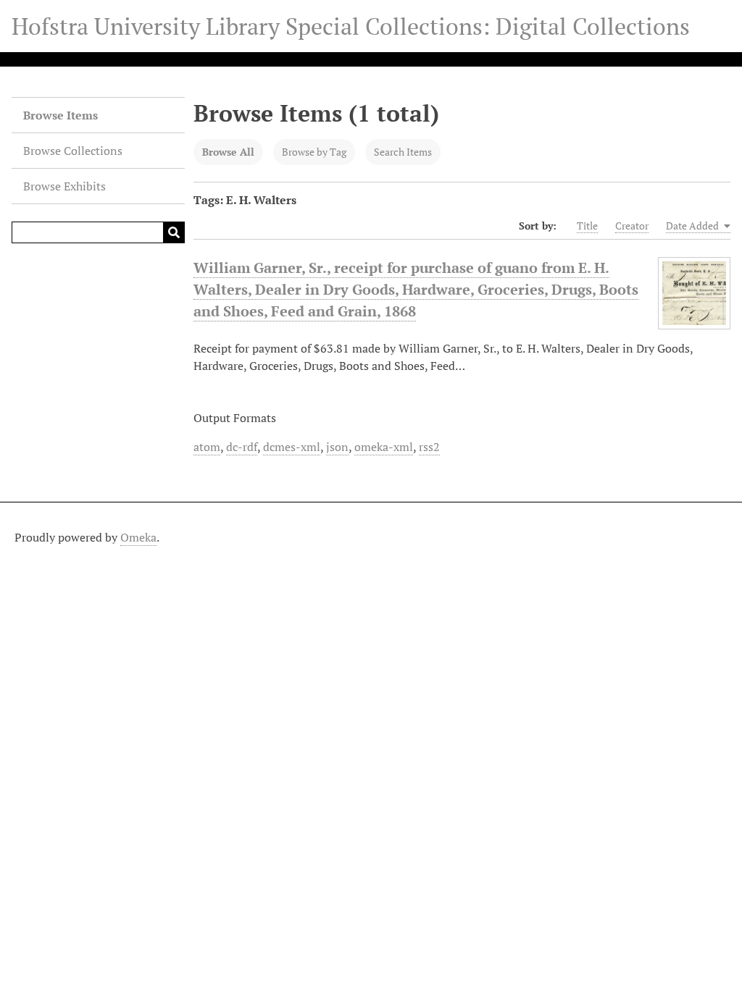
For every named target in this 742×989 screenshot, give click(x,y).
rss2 (429, 447)
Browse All (228, 152)
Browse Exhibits (64, 186)
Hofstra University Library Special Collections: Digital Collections (351, 26)
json (337, 447)
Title (587, 225)
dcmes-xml (291, 447)
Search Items (403, 152)
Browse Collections (72, 151)
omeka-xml (383, 447)
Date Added (693, 225)
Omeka (138, 537)
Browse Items (60, 115)
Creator (632, 225)
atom (206, 447)
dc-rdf (241, 447)
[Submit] (174, 232)
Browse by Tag (314, 152)
